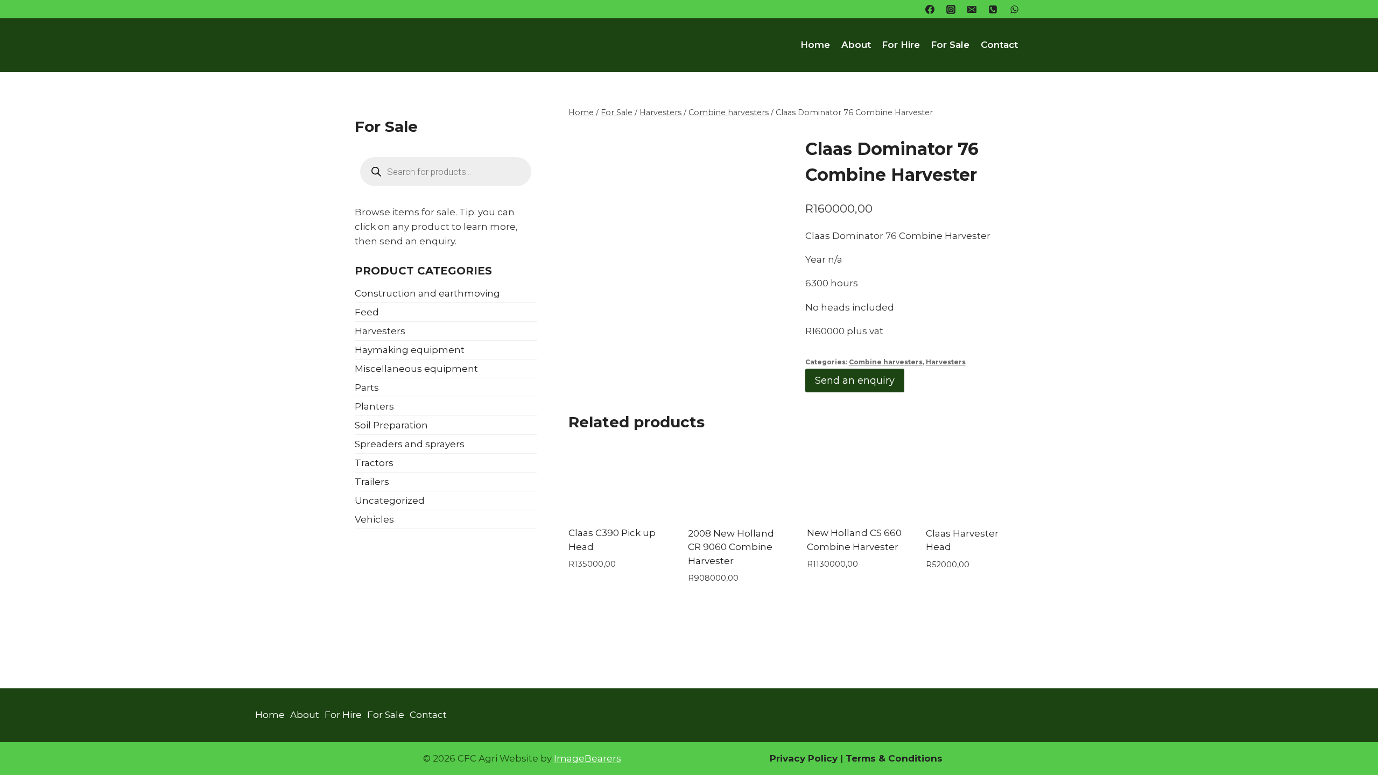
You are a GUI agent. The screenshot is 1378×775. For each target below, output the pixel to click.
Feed (367, 312)
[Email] (972, 9)
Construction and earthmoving (427, 293)
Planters (374, 406)
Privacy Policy (804, 758)
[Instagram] (951, 9)
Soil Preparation (391, 425)
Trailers (372, 481)
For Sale (950, 44)
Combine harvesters (886, 362)
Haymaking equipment (410, 349)
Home (815, 44)
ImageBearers (587, 758)
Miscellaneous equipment (416, 368)
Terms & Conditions (893, 758)
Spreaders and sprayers (410, 444)
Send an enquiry (855, 380)
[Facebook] (930, 9)
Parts (367, 387)
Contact (999, 44)
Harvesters (946, 362)
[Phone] (993, 9)
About (856, 44)
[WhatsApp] (1014, 9)
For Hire (901, 44)
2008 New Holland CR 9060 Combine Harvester (731, 547)
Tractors (374, 462)
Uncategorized (390, 500)
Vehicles (374, 519)
